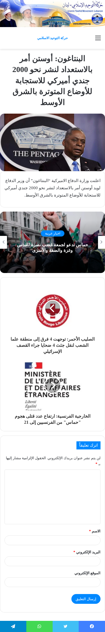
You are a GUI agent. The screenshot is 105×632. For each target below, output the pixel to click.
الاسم (95, 531)
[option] (52, 242)
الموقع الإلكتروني (87, 573)
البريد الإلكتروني (87, 552)
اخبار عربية (52, 233)
